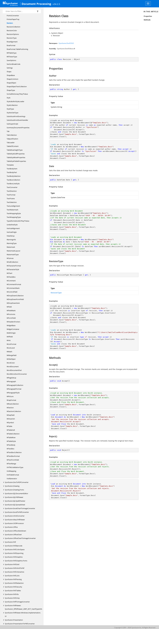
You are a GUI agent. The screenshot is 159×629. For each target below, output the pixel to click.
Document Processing (36, 4)
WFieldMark (11, 310)
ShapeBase (11, 75)
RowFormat (11, 45)
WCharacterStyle (13, 269)
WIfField (10, 337)
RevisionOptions (13, 34)
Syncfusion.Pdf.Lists (12, 575)
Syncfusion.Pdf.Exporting (14, 553)
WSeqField (10, 415)
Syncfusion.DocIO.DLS (66, 43)
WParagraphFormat (14, 389)
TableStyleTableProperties (16, 161)
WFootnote (11, 314)
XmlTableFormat (13, 475)
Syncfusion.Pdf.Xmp (12, 598)
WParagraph (11, 381)
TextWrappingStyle (14, 213)
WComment (11, 281)
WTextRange (11, 463)
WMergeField (11, 355)
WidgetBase (11, 325)
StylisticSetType (12, 113)
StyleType (10, 109)
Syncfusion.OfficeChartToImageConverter (20, 538)
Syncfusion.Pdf (10, 542)
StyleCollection (12, 105)
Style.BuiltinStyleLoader (15, 101)
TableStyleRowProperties (16, 157)
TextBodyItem (12, 169)
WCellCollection (12, 262)
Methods (147, 20)
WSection (10, 407)
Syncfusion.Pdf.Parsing (13, 579)
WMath (9, 351)
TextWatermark (12, 210)
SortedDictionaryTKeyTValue (17, 94)
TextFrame (11, 198)
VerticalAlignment (13, 228)
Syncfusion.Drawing (12, 486)
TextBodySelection (13, 176)
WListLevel (11, 348)
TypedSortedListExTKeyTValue (18, 221)
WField (9, 307)
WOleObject (11, 359)
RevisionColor (12, 30)
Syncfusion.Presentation (14, 620)
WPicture (10, 396)
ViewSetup (11, 236)
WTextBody (11, 445)
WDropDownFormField (15, 299)
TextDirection (12, 191)
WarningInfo (11, 239)
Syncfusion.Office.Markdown (15, 531)
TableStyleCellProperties (16, 154)
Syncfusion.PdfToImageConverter (17, 602)
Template (10, 165)
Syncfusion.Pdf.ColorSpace (14, 549)
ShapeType (11, 90)
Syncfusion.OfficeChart (13, 534)
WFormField (11, 318)
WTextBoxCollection (14, 452)
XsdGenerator (12, 478)
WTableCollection (13, 434)
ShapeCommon (12, 79)
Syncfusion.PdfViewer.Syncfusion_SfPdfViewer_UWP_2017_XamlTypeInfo (23, 607)
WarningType (12, 243)
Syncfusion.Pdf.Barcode (13, 546)
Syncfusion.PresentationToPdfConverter (20, 624)
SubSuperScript (12, 124)
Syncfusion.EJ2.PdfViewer (14, 497)
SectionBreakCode (13, 64)
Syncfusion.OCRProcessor (14, 523)
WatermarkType (13, 254)
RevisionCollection (13, 27)
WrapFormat (11, 400)
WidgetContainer (13, 329)
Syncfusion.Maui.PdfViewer (15, 519)
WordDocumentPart (14, 370)
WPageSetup (11, 378)
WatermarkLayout (13, 251)
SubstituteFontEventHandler (17, 120)
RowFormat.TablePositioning (17, 49)
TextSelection (12, 202)
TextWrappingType (14, 217)
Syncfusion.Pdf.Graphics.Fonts (16, 561)
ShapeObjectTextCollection (17, 86)
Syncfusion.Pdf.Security (13, 587)
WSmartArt (11, 419)
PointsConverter (13, 15)
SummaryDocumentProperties (18, 127)
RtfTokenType (12, 57)
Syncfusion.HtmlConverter (14, 516)
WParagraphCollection (15, 385)
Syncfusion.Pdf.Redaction (14, 583)
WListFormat (11, 344)
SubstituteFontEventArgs (16, 116)
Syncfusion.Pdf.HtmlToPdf (14, 568)
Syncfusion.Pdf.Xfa (12, 594)
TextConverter (12, 187)
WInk (9, 340)
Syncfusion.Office (11, 527)
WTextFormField (13, 460)
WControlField (12, 292)
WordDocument (13, 366)
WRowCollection (13, 404)
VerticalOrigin (12, 232)
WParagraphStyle (13, 393)
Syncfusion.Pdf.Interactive (14, 572)
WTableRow (11, 437)
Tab (8, 131)
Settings (10, 68)
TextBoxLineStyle (13, 183)
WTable (9, 426)
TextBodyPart (12, 172)
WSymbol (10, 422)
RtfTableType (11, 53)
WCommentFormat (14, 284)
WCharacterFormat (14, 266)
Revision (10, 23)
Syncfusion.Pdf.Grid (12, 564)
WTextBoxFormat (13, 456)
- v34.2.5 (56, 4)
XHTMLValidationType (15, 467)
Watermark (11, 247)
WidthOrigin (11, 333)
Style (8, 98)
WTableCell (11, 430)
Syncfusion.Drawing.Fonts (14, 490)
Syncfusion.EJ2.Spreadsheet (15, 505)
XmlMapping (11, 471)
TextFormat (11, 195)
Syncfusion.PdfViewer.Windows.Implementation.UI (23, 614)
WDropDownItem (13, 303)
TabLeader (11, 142)
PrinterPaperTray (13, 19)
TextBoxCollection (13, 180)
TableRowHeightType (14, 150)
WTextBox (10, 449)
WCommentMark (13, 288)
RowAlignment (12, 42)
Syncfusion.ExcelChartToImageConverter (20, 508)
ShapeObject (11, 83)
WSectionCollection (14, 411)
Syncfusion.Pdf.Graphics (14, 557)
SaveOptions (11, 60)
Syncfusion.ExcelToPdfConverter (17, 512)
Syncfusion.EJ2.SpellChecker (15, 501)
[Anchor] (47, 68)
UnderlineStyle (12, 225)
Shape (9, 71)
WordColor (11, 363)
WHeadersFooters (13, 322)
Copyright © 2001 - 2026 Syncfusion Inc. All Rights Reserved (134, 628)
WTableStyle (11, 441)
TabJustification (12, 139)
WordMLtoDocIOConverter (17, 374)
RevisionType (12, 38)
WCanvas (10, 258)
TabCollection (12, 135)
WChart (9, 273)
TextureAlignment (13, 206)
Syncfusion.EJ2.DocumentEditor (16, 493)
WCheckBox (11, 277)
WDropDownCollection (15, 295)
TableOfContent (13, 146)
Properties (148, 16)
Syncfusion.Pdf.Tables (13, 590)
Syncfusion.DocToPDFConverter (16, 482)
